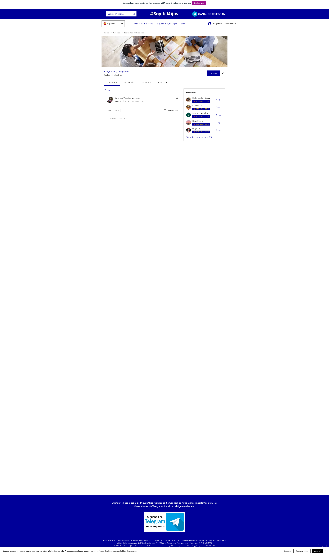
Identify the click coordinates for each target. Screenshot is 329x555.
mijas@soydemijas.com (176, 546)
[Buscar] (201, 73)
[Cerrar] (325, 551)
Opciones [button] (287, 551)
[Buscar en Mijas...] (134, 13)
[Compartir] (176, 98)
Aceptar (317, 551)
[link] (112, 82)
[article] (142, 110)
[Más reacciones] (117, 110)
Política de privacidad (129, 551)
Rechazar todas (302, 551)
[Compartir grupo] (223, 72)
